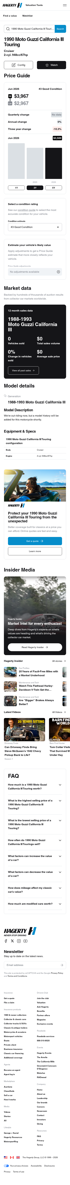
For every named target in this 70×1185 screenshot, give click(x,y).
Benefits (41, 1011)
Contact (40, 1115)
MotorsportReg (11, 1141)
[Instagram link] (19, 941)
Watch (54, 65)
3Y (35, 187)
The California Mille (46, 1061)
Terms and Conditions (17, 976)
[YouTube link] (25, 941)
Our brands (42, 1102)
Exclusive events (45, 1024)
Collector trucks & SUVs (15, 1023)
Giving (40, 1124)
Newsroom (42, 1111)
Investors (41, 1119)
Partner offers (43, 1015)
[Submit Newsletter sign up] (62, 965)
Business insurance (13, 1049)
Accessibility (36, 1166)
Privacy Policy (57, 973)
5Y (53, 187)
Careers (41, 1107)
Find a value (10, 15)
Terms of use (18, 1172)
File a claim (9, 1002)
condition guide (26, 210)
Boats (6, 1040)
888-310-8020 (43, 1040)
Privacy (40, 1140)
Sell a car (8, 1095)
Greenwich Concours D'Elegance (46, 1067)
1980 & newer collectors (15, 1015)
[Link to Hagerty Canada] (12, 1157)
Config (21, 65)
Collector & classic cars (15, 1019)
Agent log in (9, 1074)
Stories (7, 1116)
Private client (10, 1045)
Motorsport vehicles (13, 1036)
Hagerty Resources (13, 1137)
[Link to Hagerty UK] (18, 1157)
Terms (40, 1145)
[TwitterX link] (12, 941)
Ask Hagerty (43, 1007)
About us (41, 1094)
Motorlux (41, 1073)
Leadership (42, 1098)
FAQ (39, 1136)
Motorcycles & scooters (15, 1032)
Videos (7, 1112)
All (5, 1120)
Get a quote (9, 998)
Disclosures (49, 1166)
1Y (16, 187)
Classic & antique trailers (15, 1028)
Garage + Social (11, 1133)
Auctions (8, 1087)
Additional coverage (13, 1058)
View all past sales (21, 370)
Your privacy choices (19, 1166)
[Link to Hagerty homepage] (20, 931)
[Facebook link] (6, 941)
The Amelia (42, 1057)
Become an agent (12, 1070)
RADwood (41, 1077)
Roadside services (45, 1036)
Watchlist (27, 15)
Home (39, 1090)
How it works (10, 1099)
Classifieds (9, 1091)
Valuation (41, 1002)
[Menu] (65, 5)
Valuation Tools (34, 5)
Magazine (41, 1020)
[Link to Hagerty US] (5, 1157)
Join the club (43, 998)
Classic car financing (13, 1053)
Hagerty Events (44, 1053)
